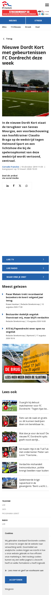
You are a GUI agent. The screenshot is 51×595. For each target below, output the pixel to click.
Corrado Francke (10, 166)
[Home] (12, 4)
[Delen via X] (20, 185)
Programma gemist (10, 513)
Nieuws (13, 20)
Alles (4, 27)
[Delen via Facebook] (14, 185)
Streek (38, 20)
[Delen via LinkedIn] (7, 185)
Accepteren (15, 579)
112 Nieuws (16, 27)
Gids (4, 509)
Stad (37, 27)
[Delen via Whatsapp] (26, 185)
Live (3, 505)
